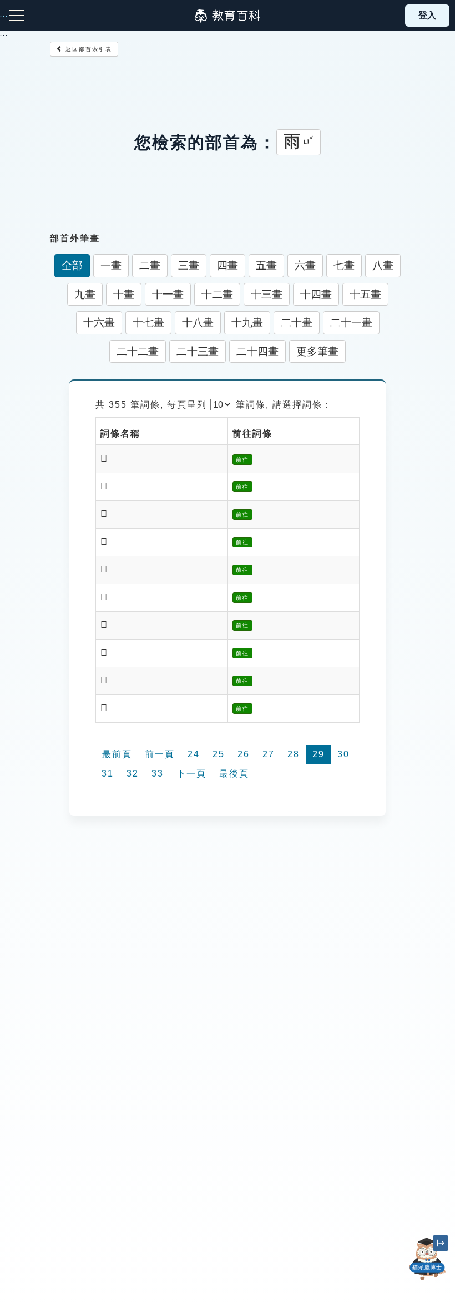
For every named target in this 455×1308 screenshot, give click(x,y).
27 (268, 754)
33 (157, 773)
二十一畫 (351, 322)
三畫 (188, 265)
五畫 (266, 265)
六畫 (305, 265)
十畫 (123, 294)
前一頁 (160, 754)
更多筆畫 (317, 351)
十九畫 (247, 322)
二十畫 (296, 322)
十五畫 (365, 294)
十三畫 (266, 294)
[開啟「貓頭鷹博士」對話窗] (427, 1259)
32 (133, 773)
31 (108, 773)
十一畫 (168, 294)
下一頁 (191, 773)
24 (194, 754)
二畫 (149, 265)
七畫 (344, 265)
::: (4, 34)
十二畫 (217, 294)
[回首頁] (227, 15)
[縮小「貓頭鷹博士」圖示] (440, 1243)
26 (243, 754)
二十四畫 (257, 351)
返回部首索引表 (87, 49)
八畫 (382, 265)
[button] (427, 1280)
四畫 (227, 265)
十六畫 (99, 322)
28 (293, 754)
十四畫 (316, 294)
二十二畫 (138, 351)
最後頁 (234, 773)
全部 (72, 265)
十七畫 (148, 322)
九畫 (84, 294)
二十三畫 (197, 351)
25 (219, 754)
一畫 (111, 265)
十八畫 (198, 322)
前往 (242, 460)
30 (343, 754)
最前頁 (117, 754)
